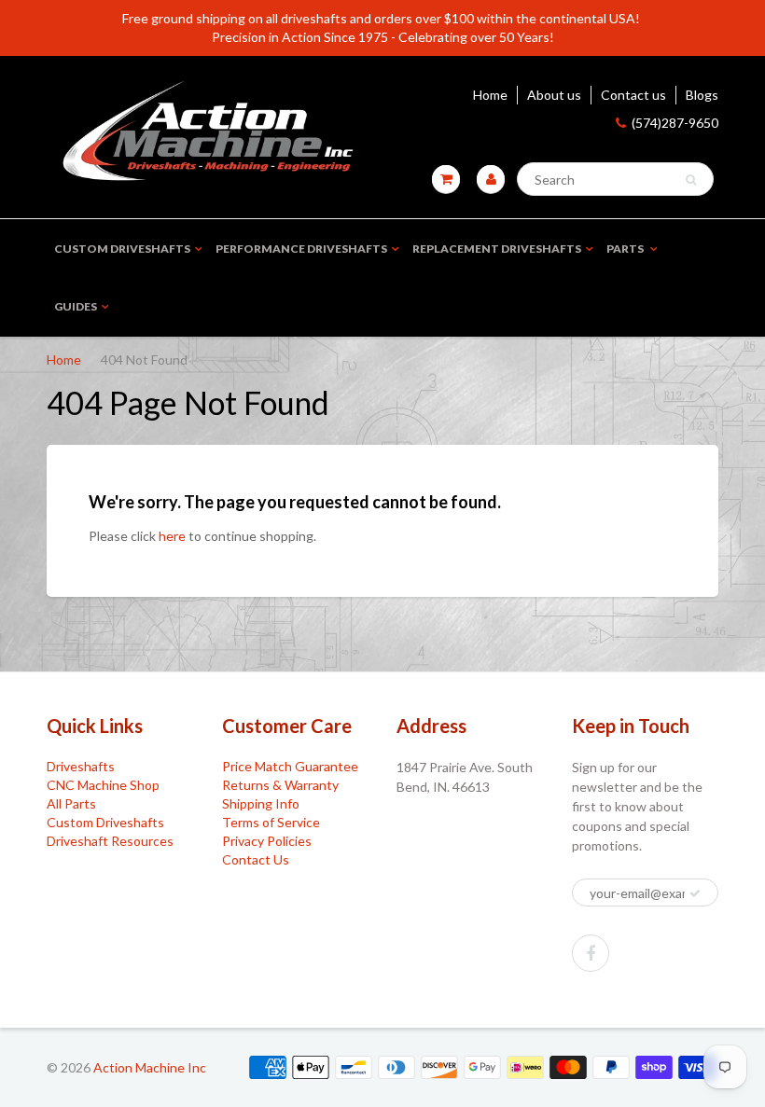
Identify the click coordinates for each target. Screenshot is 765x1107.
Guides (75, 306)
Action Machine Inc (149, 1067)
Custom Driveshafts (122, 249)
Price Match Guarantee (290, 766)
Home (490, 95)
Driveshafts (81, 766)
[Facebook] (590, 953)
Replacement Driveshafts (496, 249)
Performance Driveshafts (301, 249)
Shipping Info (260, 803)
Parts (626, 249)
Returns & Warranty (280, 785)
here (172, 536)
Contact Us (255, 859)
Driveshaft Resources (110, 841)
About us (554, 95)
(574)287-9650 (675, 123)
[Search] (691, 180)
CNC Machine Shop (103, 785)
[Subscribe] (695, 893)
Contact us (633, 95)
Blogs (702, 95)
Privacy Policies (267, 841)
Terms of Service (271, 822)
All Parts (71, 803)
